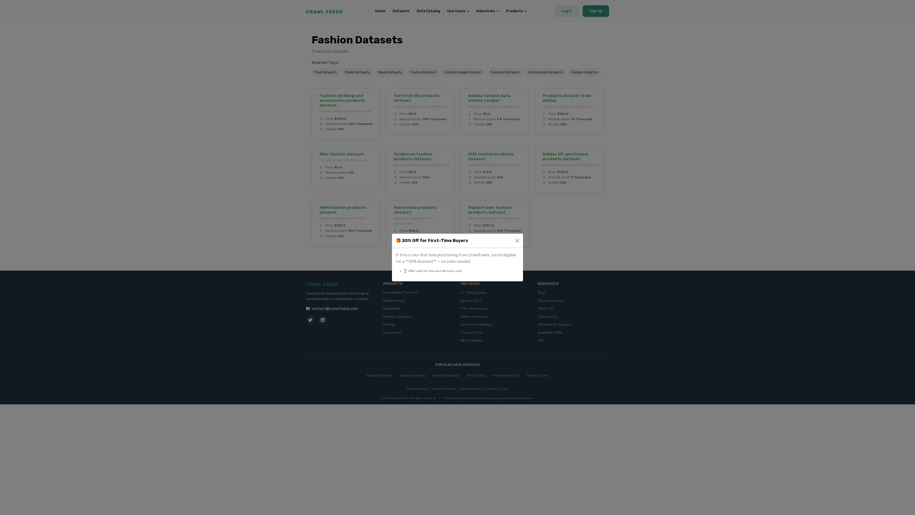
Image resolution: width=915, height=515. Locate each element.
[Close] (517, 240)
